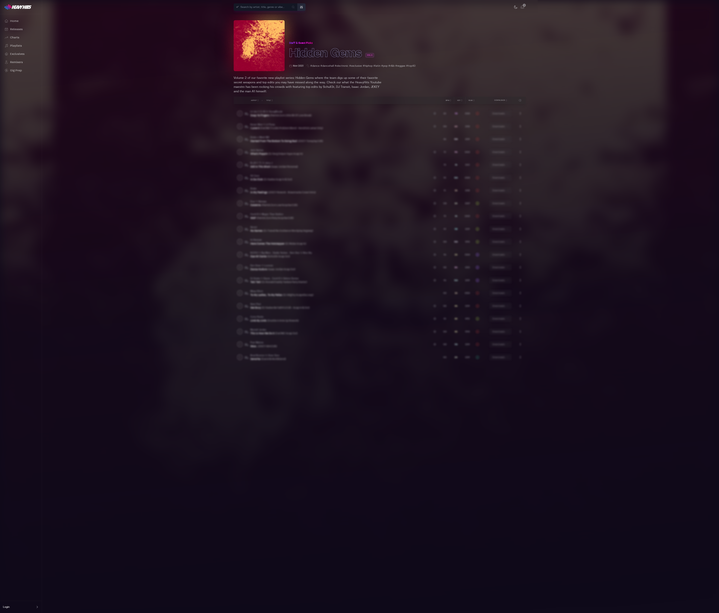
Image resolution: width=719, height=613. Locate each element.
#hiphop (368, 66)
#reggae (400, 66)
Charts (14, 37)
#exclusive (355, 66)
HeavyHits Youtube (368, 82)
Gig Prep (16, 70)
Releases (16, 29)
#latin (376, 66)
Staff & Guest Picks (301, 43)
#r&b (391, 66)
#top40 (410, 66)
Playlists (16, 45)
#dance (315, 66)
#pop (384, 66)
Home (14, 20)
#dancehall (327, 66)
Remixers (16, 62)
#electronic (341, 66)
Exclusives (17, 53)
